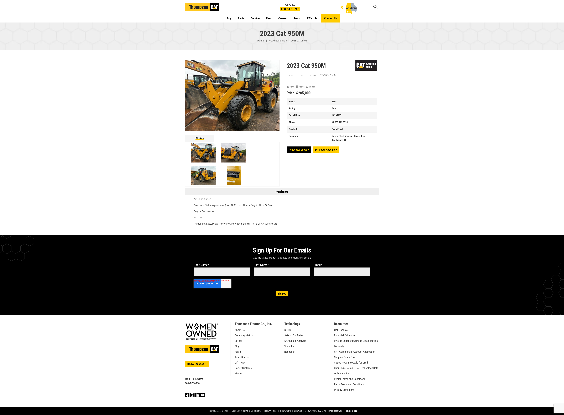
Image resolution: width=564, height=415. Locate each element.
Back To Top (351, 410)
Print (301, 86)
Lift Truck (240, 362)
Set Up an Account (325, 149)
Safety (238, 340)
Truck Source (242, 357)
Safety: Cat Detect (294, 335)
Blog (237, 346)
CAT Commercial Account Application (354, 351)
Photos (199, 138)
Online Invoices (342, 373)
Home (260, 40)
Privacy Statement (344, 389)
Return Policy (270, 410)
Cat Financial (341, 330)
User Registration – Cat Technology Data (356, 368)
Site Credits (285, 410)
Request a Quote (298, 149)
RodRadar (289, 351)
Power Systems (243, 368)
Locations (351, 8)
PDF (291, 86)
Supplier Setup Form (345, 357)
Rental (238, 351)
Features (282, 191)
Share (312, 86)
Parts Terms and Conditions (349, 384)
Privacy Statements (218, 410)
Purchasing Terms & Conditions (246, 410)
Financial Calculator (345, 335)
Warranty (339, 346)
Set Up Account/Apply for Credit (351, 362)
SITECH (288, 330)
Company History (244, 335)
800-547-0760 (290, 9)
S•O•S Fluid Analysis (295, 340)
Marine (238, 373)
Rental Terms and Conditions (349, 379)
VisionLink (290, 346)
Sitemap (298, 410)
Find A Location (196, 363)
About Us (240, 330)
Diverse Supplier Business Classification (356, 340)
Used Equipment (278, 40)
